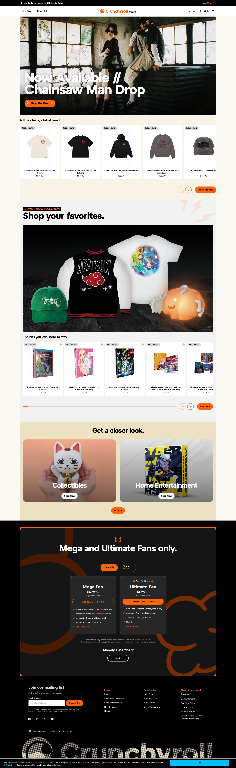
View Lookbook (206, 189)
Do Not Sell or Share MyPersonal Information (191, 717)
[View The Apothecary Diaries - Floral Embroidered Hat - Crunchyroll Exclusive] (51, 299)
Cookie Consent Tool (190, 699)
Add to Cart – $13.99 (93, 601)
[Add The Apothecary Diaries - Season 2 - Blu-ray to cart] (60, 344)
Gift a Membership (152, 707)
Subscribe (74, 703)
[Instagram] (45, 719)
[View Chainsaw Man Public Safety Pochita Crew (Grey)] (162, 146)
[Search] (200, 11)
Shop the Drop (39, 103)
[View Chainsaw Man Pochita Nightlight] (175, 299)
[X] (37, 719)
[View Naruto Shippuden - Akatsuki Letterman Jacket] (110, 287)
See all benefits (82, 627)
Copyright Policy (188, 703)
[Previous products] (181, 189)
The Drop (26, 11)
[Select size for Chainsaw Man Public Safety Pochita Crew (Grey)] (180, 127)
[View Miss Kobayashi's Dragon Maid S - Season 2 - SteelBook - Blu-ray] (166, 363)
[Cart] (213, 11)
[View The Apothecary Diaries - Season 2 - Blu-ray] (43, 363)
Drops (107, 694)
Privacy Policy (187, 707)
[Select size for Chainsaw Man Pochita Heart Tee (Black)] (98, 127)
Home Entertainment (113, 702)
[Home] (118, 11)
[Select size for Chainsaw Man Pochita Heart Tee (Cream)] (57, 127)
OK (199, 763)
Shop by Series (110, 707)
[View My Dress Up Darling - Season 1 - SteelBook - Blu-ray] (84, 363)
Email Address (34, 698)
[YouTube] (52, 719)
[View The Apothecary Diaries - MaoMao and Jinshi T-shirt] (156, 257)
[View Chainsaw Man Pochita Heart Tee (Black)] (80, 146)
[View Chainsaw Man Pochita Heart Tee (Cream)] (39, 146)
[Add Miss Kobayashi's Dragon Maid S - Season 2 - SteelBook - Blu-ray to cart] (183, 344)
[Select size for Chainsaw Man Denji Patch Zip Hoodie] (139, 127)
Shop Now (205, 406)
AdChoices (185, 694)
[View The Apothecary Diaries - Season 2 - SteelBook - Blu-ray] (207, 363)
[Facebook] (29, 719)
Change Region (39, 731)
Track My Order (151, 698)
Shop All (42, 11)
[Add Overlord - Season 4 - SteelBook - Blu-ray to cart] (142, 344)
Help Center (149, 694)
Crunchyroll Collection (114, 698)
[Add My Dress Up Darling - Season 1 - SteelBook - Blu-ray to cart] (101, 344)
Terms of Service (188, 711)
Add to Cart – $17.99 (143, 601)
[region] (118, 152)
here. (59, 765)
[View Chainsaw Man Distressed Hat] (203, 146)
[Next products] (188, 189)
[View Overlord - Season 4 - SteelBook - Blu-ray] (125, 363)
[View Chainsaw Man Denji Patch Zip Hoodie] (121, 146)
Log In (191, 11)
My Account (149, 702)
